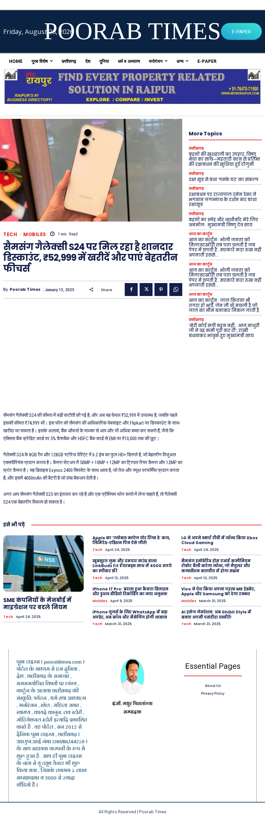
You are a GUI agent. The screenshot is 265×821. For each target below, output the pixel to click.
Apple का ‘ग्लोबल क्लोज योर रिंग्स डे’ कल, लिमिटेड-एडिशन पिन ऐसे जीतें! (131, 540)
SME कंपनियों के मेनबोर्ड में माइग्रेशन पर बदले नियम (37, 603)
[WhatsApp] (175, 289)
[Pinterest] (160, 289)
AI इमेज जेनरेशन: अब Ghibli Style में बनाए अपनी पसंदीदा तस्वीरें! (216, 614)
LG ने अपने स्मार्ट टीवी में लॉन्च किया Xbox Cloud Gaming (219, 540)
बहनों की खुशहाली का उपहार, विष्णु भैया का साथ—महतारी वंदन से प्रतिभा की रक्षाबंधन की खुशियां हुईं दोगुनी (224, 159)
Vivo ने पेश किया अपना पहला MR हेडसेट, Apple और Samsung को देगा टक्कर (218, 591)
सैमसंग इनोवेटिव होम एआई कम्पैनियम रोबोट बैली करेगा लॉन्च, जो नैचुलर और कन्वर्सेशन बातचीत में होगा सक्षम (216, 566)
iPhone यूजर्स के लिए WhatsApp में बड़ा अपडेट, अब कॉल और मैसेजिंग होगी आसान (129, 614)
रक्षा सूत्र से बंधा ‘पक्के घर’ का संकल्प (224, 180)
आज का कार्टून (200, 234)
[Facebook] (131, 289)
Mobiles (34, 234)
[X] (146, 289)
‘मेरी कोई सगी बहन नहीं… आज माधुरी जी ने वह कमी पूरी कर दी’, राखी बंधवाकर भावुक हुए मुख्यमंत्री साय (224, 331)
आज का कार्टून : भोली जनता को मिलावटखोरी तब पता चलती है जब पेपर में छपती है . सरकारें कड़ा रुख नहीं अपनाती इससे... (225, 247)
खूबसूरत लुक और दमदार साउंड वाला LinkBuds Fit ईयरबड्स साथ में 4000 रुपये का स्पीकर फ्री (132, 566)
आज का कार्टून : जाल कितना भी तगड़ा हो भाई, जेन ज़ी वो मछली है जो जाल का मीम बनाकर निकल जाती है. (224, 305)
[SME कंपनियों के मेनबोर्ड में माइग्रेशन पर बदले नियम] (43, 563)
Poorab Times (25, 289)
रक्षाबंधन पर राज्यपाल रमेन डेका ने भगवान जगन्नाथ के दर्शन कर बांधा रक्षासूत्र (223, 199)
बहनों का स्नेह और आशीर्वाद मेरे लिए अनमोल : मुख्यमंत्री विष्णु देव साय (223, 222)
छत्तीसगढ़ (196, 148)
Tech (10, 234)
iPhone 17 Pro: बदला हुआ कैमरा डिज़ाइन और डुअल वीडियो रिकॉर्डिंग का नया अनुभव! (130, 591)
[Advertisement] (92, 350)
